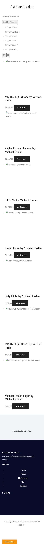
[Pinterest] (32, 498)
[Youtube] (23, 498)
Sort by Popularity (12, 32)
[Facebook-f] (5, 498)
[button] (22, 108)
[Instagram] (5, 504)
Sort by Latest (11, 41)
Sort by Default (11, 28)
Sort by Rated (10, 36)
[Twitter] (14, 498)
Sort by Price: (10, 45)
